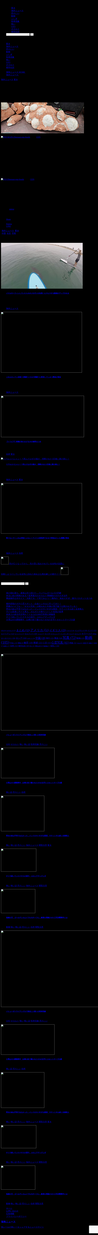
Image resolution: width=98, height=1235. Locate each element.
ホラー (87, 633)
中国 (4, 233)
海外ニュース (12, 46)
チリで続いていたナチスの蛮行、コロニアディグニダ (30, 617)
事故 (58, 638)
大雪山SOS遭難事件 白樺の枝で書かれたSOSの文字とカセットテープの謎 (40, 620)
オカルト (10, 65)
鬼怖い (54, 646)
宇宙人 (13, 643)
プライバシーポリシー (16, 1216)
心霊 (47, 643)
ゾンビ (41, 634)
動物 (8, 52)
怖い (8, 60)
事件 (50, 638)
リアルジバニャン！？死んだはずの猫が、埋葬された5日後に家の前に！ (33, 464)
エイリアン (7, 634)
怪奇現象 (10, 57)
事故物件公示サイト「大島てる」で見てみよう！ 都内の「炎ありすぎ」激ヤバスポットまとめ (49, 598)
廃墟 (37, 643)
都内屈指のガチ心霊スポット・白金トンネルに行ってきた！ (33, 604)
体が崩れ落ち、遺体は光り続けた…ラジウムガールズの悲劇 (33, 593)
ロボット (31, 638)
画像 (91, 643)
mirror (11, 209)
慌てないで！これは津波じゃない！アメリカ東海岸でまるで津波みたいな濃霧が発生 (37, 538)
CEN (38, 137)
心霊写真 (60, 642)
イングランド (81, 630)
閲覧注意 (39, 646)
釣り (32, 646)
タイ (47, 634)
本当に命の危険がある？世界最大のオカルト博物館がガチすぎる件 (36, 596)
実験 (20, 643)
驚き (8, 44)
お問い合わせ (12, 1211)
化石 (9, 233)
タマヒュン (55, 634)
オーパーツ (19, 634)
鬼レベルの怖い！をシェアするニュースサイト (22, 1227)
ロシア (21, 638)
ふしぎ (9, 54)
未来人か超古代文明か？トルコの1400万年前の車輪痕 (30, 614)
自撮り (6, 646)
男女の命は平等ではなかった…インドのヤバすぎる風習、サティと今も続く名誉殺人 (45, 609)
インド (92, 630)
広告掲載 (10, 1214)
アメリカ (39, 630)
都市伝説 (10, 67)
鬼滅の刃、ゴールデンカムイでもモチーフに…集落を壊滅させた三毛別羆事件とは (37, 917)
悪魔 (73, 643)
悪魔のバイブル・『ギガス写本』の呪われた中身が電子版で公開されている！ (42, 606)
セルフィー (31, 634)
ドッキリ (64, 634)
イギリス (58, 630)
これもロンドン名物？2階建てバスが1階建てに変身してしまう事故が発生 (33, 377)
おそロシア (11, 630)
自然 (14, 646)
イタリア (70, 630)
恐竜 (14, 233)
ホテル (78, 634)
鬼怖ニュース (8, 1221)
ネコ (71, 634)
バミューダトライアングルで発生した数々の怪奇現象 (26, 735)
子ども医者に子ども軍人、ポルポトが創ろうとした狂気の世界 (34, 612)
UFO (8, 62)
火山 (79, 643)
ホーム (9, 1208)
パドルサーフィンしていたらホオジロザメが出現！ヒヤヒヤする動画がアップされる (37, 293)
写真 (69, 638)
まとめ (23, 630)
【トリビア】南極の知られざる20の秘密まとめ (23, 441)
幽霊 (28, 643)
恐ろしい (10, 49)
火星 (85, 643)
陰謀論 (46, 646)
